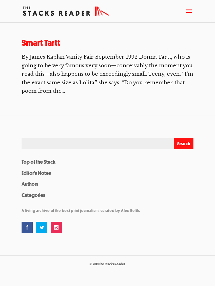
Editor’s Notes (36, 173)
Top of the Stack (38, 161)
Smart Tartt (41, 42)
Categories (33, 195)
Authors (30, 183)
